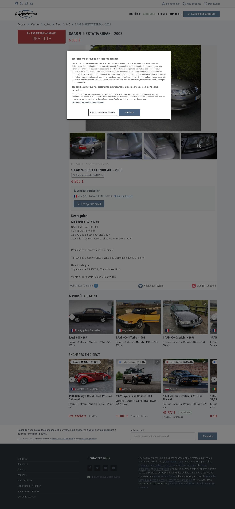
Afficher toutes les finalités (102, 112)
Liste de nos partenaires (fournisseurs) (87, 102)
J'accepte (129, 112)
